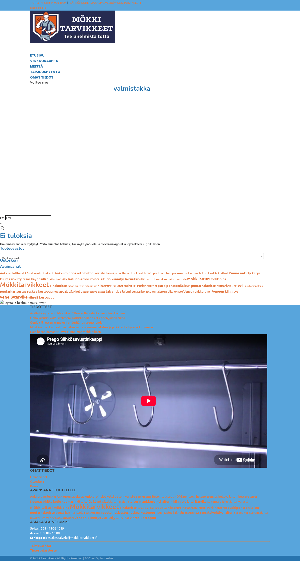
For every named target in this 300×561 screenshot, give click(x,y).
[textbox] (132, 257)
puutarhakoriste (203, 285)
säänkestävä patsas (94, 291)
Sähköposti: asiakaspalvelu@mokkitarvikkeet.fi (106, 2)
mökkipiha (218, 279)
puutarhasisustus (13, 291)
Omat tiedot (38, 477)
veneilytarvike (14, 297)
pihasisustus (106, 286)
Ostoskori (37, 481)
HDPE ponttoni (154, 273)
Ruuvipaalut (61, 291)
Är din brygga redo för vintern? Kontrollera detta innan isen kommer (78, 313)
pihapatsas (91, 286)
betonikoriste (94, 273)
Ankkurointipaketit (40, 273)
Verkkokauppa (44, 61)
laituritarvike (135, 279)
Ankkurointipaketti (69, 273)
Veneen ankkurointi (197, 291)
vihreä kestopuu (41, 297)
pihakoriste (58, 285)
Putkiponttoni (147, 286)
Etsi (2, 218)
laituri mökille (58, 279)
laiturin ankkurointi (83, 278)
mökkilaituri (198, 278)
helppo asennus (177, 273)
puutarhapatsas (254, 286)
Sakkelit (76, 291)
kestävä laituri (218, 273)
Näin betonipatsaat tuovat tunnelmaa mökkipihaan (65, 332)
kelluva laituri (198, 273)
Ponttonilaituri (125, 286)
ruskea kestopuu (40, 291)
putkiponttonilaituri (174, 285)
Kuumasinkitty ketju (244, 273)
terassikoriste (141, 291)
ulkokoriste (175, 291)
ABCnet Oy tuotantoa (99, 558)
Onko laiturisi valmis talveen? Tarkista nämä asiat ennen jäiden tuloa (77, 318)
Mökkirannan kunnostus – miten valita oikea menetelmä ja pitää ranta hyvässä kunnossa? (91, 327)
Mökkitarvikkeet (24, 284)
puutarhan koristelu (230, 286)
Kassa (34, 486)
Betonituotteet (133, 273)
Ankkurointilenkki (13, 273)
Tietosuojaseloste (43, 550)
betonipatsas (113, 273)
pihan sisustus (76, 286)
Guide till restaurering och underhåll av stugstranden (67, 322)
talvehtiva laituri (118, 291)
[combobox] (132, 256)
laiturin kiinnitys (112, 279)
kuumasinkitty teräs (15, 279)
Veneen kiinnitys (225, 291)
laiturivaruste (177, 279)
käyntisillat (39, 279)
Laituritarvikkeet (157, 279)
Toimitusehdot (40, 546)
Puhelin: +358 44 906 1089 (48, 2)
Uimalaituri (159, 291)
